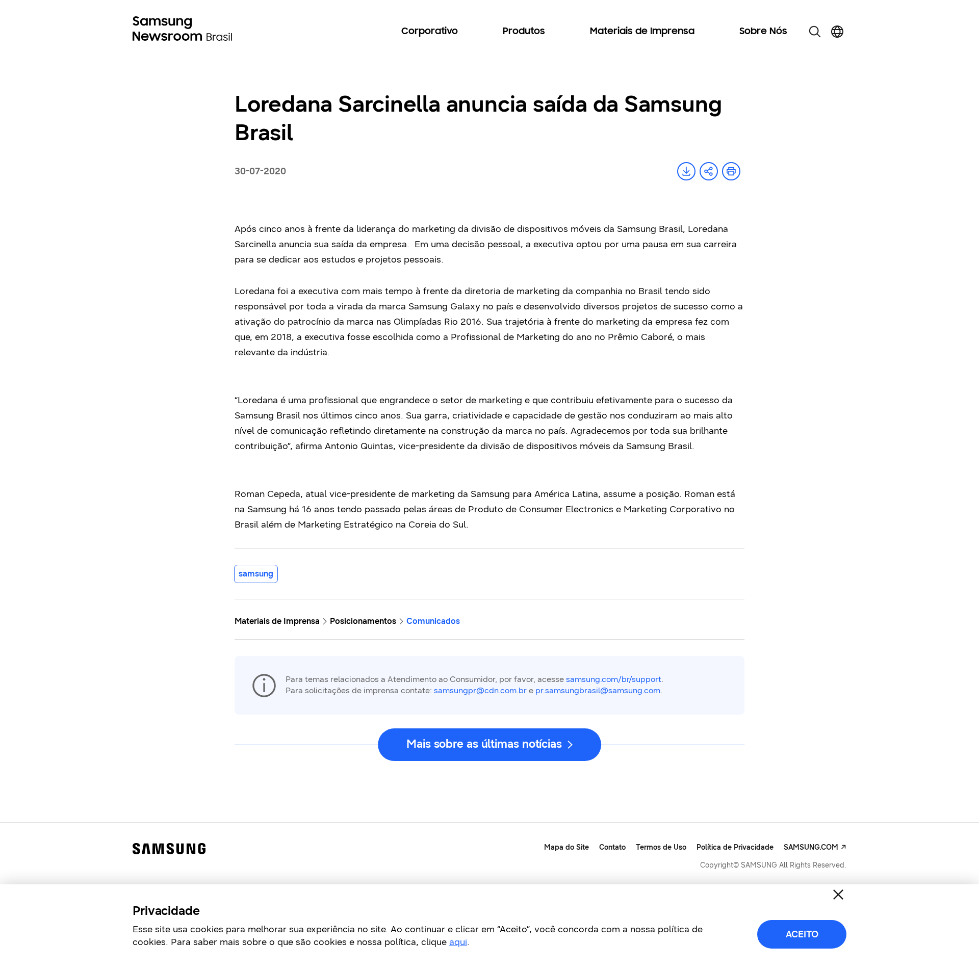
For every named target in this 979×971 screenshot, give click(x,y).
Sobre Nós (763, 32)
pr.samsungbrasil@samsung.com (597, 690)
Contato (612, 847)
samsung (256, 574)
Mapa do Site (566, 847)
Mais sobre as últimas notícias (484, 744)
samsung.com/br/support (613, 679)
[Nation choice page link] (837, 31)
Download (686, 171)
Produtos (524, 32)
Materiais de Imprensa (642, 32)
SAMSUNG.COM (811, 847)
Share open (709, 171)
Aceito (802, 934)
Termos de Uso (661, 847)
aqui (458, 942)
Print (731, 171)
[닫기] (838, 894)
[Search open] (815, 31)
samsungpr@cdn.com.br (480, 690)
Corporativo (429, 32)
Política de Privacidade (735, 847)
